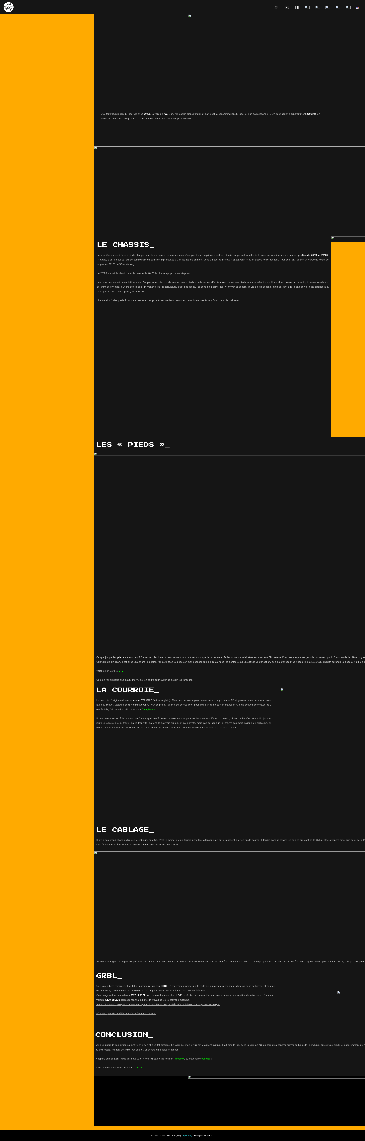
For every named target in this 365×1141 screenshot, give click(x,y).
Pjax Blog (187, 1135)
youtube (205, 1058)
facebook (179, 1058)
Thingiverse (148, 709)
